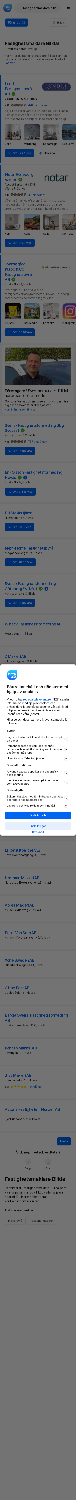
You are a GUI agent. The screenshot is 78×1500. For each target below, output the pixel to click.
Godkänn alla (38, 815)
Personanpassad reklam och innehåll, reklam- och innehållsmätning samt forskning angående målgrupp (35, 749)
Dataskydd (38, 832)
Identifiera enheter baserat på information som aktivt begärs (33, 782)
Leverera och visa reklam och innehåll (31, 805)
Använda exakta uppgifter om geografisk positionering (32, 773)
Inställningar (38, 825)
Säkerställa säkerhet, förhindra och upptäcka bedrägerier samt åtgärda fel (35, 798)
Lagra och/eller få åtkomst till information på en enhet (34, 739)
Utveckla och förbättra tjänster (26, 758)
